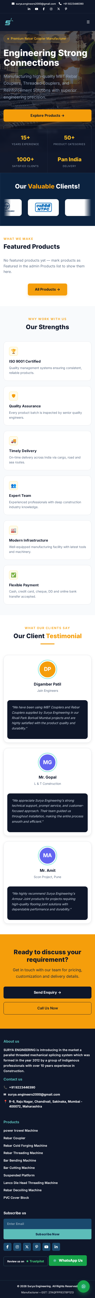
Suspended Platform (19, 1175)
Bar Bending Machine (20, 1160)
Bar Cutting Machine (19, 1168)
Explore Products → (47, 115)
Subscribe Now (48, 1234)
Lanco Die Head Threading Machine (31, 1183)
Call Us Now (47, 1008)
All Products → (47, 289)
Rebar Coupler (14, 1138)
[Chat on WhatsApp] (83, 1286)
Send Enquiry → (47, 992)
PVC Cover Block (16, 1197)
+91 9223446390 (22, 1087)
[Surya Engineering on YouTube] (36, 9)
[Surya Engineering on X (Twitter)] (59, 9)
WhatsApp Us (71, 1260)
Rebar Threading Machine (23, 1153)
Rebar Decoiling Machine (23, 1190)
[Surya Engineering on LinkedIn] (29, 9)
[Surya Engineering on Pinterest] (66, 9)
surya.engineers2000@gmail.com (34, 1094)
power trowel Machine (21, 1130)
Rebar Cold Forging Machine (25, 1145)
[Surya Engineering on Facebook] (44, 9)
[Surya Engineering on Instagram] (51, 9)
